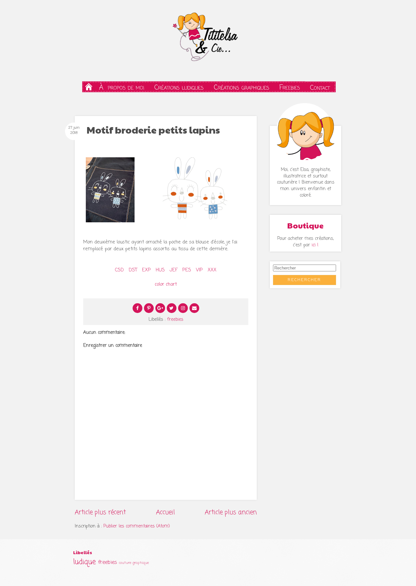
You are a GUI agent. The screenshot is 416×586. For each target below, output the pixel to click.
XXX (211, 270)
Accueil (165, 512)
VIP (199, 270)
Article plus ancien (231, 512)
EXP (146, 270)
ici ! (315, 245)
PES (186, 270)
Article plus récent (100, 512)
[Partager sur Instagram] (183, 308)
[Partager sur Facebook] (137, 308)
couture (125, 563)
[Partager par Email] (194, 308)
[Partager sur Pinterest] (149, 308)
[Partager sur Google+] (160, 308)
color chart (166, 284)
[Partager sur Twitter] (171, 308)
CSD (119, 270)
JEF (173, 270)
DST (132, 270)
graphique (141, 563)
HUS (160, 270)
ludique (84, 561)
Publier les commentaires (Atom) (136, 526)
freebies (175, 319)
